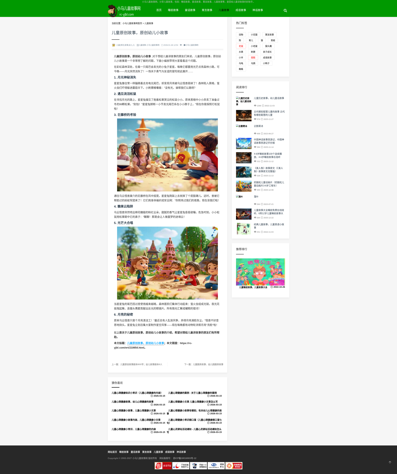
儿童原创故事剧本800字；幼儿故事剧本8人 (141, 364)
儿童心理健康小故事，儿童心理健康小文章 (134, 410)
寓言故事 (207, 10)
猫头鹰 (268, 46)
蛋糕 (253, 57)
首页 (159, 10)
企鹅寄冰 (258, 126)
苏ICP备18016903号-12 (184, 458)
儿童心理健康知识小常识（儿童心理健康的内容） (137, 392)
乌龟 (241, 63)
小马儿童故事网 (130, 14)
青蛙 (273, 40)
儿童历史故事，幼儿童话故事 (269, 98)
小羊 (241, 57)
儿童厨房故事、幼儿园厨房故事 (208, 364)
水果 (241, 52)
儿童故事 (224, 10)
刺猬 (253, 52)
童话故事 (190, 10)
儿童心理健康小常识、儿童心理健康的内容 (134, 429)
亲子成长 (267, 52)
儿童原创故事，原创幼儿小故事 (145, 343)
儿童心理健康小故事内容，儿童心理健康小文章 (136, 419)
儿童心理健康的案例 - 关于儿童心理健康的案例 (192, 392)
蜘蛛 (241, 69)
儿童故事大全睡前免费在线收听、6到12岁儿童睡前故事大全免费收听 (269, 213)
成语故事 (241, 10)
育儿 (251, 40)
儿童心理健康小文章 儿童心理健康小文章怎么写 (193, 401)
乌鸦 (253, 63)
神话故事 (257, 10)
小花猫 (254, 34)
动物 (241, 34)
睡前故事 (173, 10)
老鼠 (241, 46)
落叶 (256, 196)
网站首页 (112, 452)
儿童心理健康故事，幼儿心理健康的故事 (133, 401)
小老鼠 (254, 46)
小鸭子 (266, 63)
